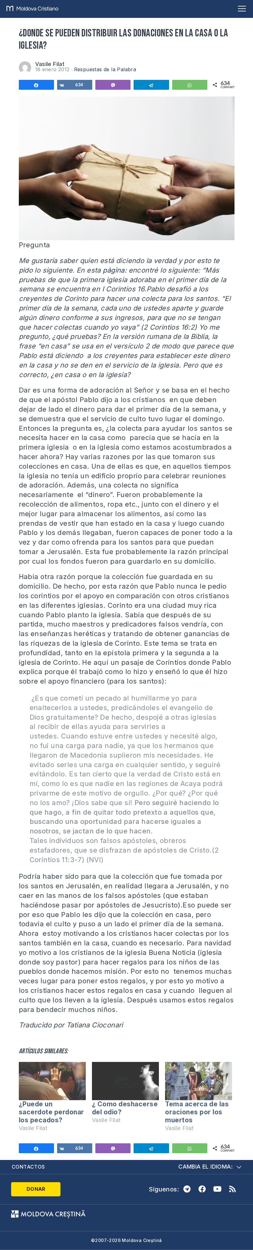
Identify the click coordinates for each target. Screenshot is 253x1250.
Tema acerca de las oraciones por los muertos (197, 1112)
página (113, 270)
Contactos (28, 1167)
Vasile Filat (50, 64)
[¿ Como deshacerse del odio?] (125, 1081)
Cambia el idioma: (205, 1166)
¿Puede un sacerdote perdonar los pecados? (51, 1112)
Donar (36, 1189)
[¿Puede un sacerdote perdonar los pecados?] (52, 1081)
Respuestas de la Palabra (105, 69)
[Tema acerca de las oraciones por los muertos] (198, 1081)
